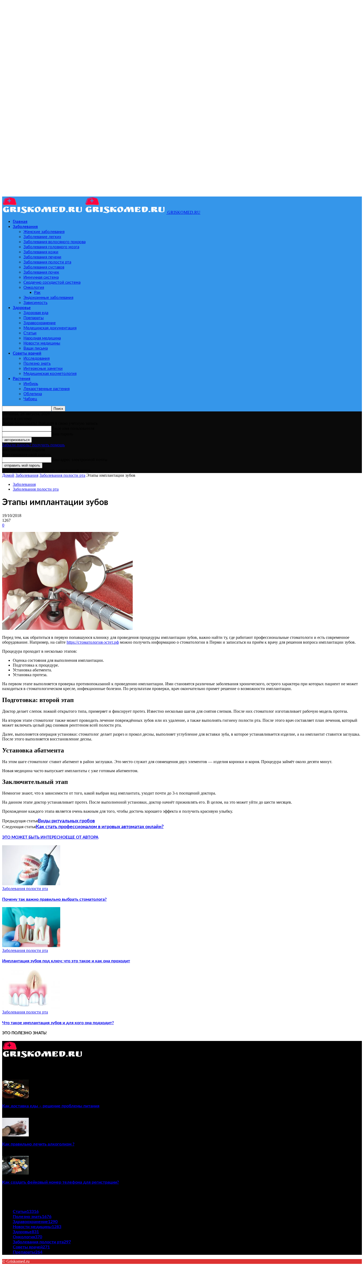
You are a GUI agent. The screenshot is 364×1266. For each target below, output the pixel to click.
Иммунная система (41, 277)
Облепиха (32, 394)
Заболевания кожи (40, 252)
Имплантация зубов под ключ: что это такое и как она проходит (66, 961)
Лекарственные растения (46, 389)
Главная (20, 222)
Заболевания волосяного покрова (54, 242)
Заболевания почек (41, 272)
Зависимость (35, 303)
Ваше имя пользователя (72, 428)
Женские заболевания (43, 232)
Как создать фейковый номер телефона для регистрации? (60, 1182)
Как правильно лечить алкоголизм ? (38, 1144)
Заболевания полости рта (47, 262)
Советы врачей (27, 353)
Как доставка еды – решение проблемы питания (50, 1106)
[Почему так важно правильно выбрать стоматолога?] (31, 884)
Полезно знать (37, 364)
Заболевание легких (42, 237)
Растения (21, 379)
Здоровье (22, 308)
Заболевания (25, 227)
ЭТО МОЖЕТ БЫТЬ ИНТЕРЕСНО (34, 837)
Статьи (30, 333)
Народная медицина (42, 338)
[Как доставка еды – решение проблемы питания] (15, 1097)
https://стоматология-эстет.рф (93, 642)
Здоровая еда (35, 313)
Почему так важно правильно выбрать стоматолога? (54, 899)
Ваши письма (35, 348)
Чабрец (30, 399)
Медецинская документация (49, 328)
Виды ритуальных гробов (66, 821)
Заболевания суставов (43, 267)
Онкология (33, 288)
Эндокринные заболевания (48, 298)
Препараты (33, 318)
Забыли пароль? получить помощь (33, 445)
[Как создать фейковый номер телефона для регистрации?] (15, 1173)
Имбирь (30, 384)
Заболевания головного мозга (51, 247)
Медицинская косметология (49, 374)
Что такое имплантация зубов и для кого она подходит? (58, 1023)
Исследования (36, 358)
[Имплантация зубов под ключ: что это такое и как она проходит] (31, 945)
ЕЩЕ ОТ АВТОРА (82, 837)
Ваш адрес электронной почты (79, 459)
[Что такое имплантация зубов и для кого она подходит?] (31, 1007)
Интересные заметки (43, 369)
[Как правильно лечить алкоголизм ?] (15, 1135)
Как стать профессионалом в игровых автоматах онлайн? (100, 826)
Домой (8, 475)
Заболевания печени (42, 257)
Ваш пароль (62, 434)
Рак (37, 293)
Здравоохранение (39, 323)
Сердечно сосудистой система (51, 283)
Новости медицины (41, 343)
